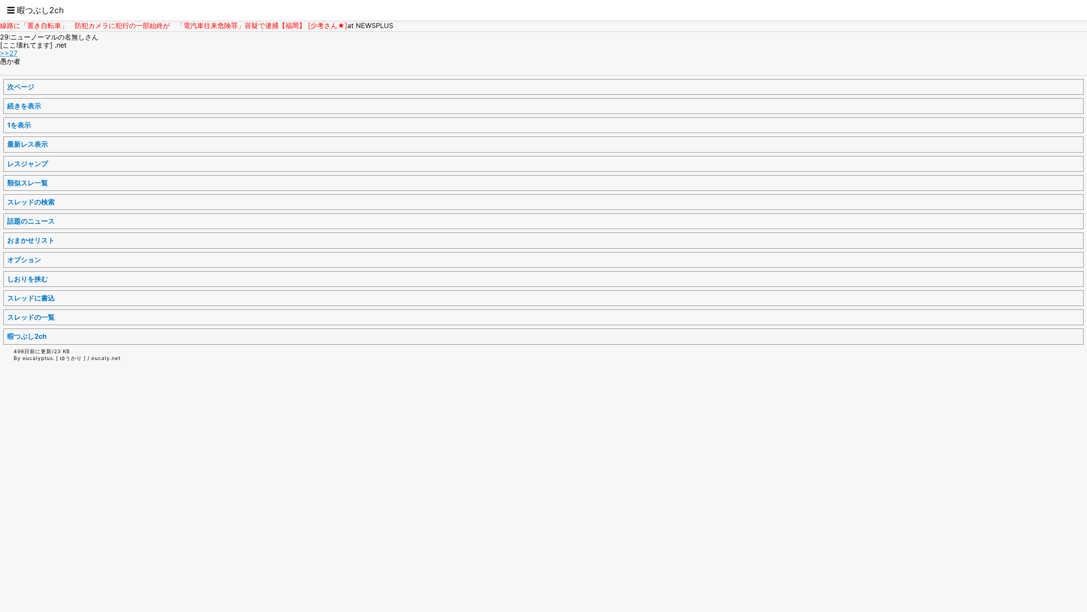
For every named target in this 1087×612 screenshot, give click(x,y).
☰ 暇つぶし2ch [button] (35, 10)
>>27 (8, 53)
